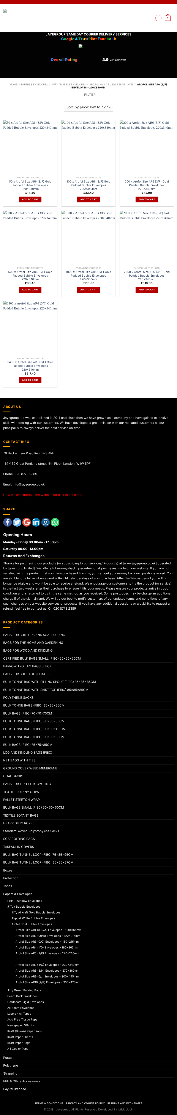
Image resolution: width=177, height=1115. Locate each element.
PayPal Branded (14, 1089)
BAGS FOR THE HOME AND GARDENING (33, 643)
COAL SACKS (13, 776)
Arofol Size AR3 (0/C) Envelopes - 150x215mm (47, 941)
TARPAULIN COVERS (18, 847)
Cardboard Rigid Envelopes (25, 1002)
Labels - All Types (19, 1013)
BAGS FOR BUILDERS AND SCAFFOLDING (34, 635)
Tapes (7, 886)
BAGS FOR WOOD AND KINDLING (28, 650)
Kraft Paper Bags (18, 1043)
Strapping (10, 1073)
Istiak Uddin (126, 1109)
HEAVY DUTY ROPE (17, 823)
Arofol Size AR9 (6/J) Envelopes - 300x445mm (47, 976)
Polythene (10, 1065)
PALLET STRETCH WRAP (21, 800)
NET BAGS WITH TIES (19, 760)
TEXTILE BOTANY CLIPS (21, 792)
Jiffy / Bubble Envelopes (68, 84)
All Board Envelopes (20, 1007)
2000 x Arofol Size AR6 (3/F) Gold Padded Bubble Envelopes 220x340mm (147, 275)
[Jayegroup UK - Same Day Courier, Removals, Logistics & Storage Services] (16, 18)
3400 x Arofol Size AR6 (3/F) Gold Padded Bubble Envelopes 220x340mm (30, 365)
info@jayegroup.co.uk (29, 484)
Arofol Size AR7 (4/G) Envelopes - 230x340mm (47, 964)
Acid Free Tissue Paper (23, 1019)
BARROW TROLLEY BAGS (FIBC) (27, 666)
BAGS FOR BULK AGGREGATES (26, 674)
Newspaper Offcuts (20, 1025)
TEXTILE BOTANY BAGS (20, 815)
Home (13, 84)
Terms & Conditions (49, 1103)
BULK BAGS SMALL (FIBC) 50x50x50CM (33, 807)
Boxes (7, 870)
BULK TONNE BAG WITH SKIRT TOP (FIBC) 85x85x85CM (45, 690)
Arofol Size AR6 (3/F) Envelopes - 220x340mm (48, 959)
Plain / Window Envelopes (24, 900)
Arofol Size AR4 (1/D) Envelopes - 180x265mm (47, 947)
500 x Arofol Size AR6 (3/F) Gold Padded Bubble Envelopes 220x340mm (30, 275)
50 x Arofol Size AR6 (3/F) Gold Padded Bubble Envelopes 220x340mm (30, 185)
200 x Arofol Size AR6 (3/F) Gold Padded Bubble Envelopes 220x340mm (147, 185)
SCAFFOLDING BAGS (19, 839)
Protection (10, 878)
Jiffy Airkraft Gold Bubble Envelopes (35, 912)
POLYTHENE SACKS (18, 698)
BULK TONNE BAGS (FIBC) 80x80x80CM (34, 721)
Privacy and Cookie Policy (85, 1103)
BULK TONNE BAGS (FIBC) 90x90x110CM (34, 729)
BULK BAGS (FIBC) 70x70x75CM (27, 713)
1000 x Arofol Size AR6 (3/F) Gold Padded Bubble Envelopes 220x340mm (88, 275)
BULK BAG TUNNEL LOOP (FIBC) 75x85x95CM (38, 855)
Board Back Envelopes (22, 996)
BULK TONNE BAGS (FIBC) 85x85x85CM (34, 705)
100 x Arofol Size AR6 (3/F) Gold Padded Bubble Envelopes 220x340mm (88, 185)
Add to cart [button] (30, 199)
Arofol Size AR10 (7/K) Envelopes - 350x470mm (48, 982)
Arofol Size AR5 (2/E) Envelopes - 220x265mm (47, 953)
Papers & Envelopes (34, 84)
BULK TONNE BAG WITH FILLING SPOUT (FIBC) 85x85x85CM (49, 682)
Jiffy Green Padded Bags (24, 990)
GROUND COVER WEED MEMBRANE (30, 768)
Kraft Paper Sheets (20, 1037)
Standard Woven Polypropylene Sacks (31, 831)
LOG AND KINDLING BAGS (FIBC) (27, 753)
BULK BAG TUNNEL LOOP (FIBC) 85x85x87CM (38, 862)
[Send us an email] (144, 18)
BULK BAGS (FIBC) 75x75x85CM (27, 745)
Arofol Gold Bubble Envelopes (111, 84)
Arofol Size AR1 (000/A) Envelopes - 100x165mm (48, 930)
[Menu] (158, 18)
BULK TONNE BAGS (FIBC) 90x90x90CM (34, 737)
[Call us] (149, 18)
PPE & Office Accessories (21, 1081)
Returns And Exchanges (124, 1103)
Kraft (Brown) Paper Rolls (24, 1031)
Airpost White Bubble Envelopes (33, 918)
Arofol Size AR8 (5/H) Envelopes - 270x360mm (47, 970)
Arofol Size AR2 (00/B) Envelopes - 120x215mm (48, 935)
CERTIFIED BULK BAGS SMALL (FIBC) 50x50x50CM (42, 658)
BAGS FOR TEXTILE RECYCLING (27, 784)
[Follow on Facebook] (139, 18)
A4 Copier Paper (18, 1048)
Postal (7, 1058)
